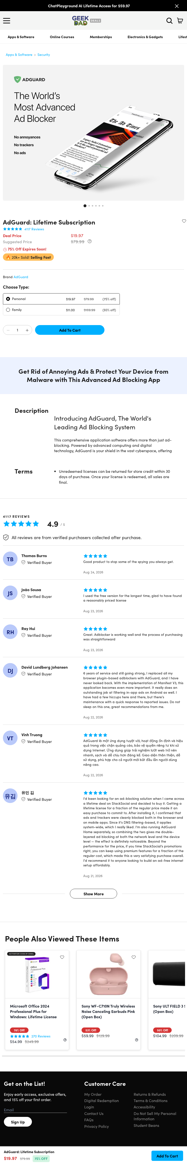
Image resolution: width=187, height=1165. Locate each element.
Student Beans (146, 1125)
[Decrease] (8, 330)
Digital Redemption (101, 1100)
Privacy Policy (96, 1126)
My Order (93, 1094)
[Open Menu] (8, 21)
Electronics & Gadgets (145, 36)
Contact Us (93, 1113)
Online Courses (62, 36)
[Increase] (27, 330)
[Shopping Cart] (180, 20)
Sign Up (18, 1121)
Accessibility (144, 1106)
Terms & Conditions (151, 1100)
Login (89, 1106)
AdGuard (21, 276)
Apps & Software (21, 36)
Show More (94, 893)
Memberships (101, 36)
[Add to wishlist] (184, 221)
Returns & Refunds (150, 1094)
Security (43, 54)
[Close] (177, 6)
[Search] (169, 21)
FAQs (89, 1119)
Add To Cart (70, 330)
